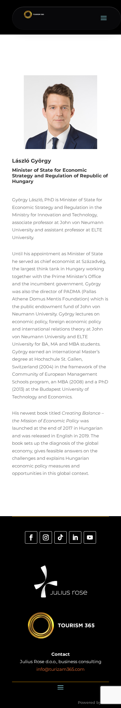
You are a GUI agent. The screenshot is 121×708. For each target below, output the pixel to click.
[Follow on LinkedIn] (75, 537)
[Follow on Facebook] (31, 537)
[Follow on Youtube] (90, 537)
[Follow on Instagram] (46, 537)
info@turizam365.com (60, 669)
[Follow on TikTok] (60, 537)
